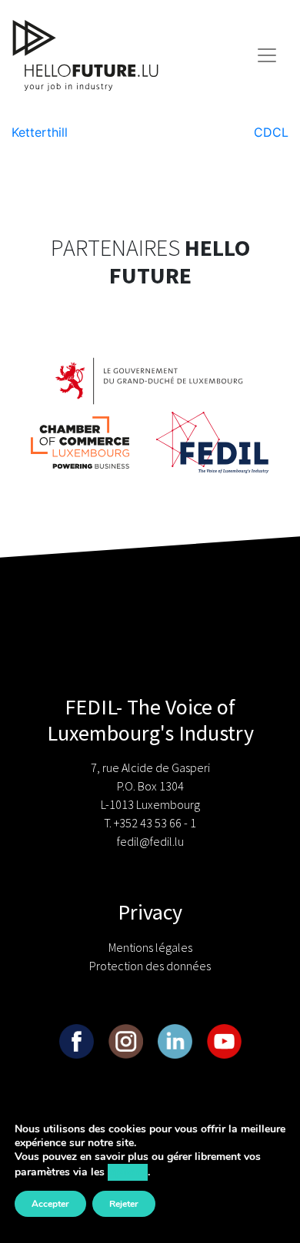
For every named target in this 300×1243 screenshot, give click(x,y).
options (127, 1172)
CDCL (271, 132)
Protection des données (150, 965)
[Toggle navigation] (267, 55)
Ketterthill (40, 132)
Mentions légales (150, 947)
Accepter (50, 1204)
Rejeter (123, 1204)
